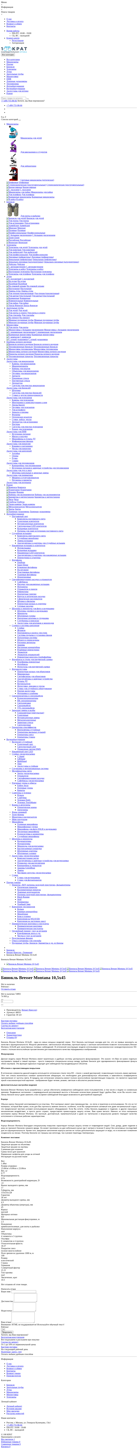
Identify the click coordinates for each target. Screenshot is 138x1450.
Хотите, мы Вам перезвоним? (31, 101)
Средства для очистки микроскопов (28, 385)
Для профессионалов (38, 254)
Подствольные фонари (22, 938)
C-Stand (20, 756)
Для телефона (28, 194)
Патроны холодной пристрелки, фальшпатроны (39, 894)
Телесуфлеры (18, 814)
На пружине (23, 570)
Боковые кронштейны (27, 911)
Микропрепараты (20, 366)
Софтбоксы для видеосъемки (30, 780)
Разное (9, 93)
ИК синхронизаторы (26, 700)
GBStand (21, 759)
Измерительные (31, 301)
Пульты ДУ (22, 681)
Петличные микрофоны (28, 831)
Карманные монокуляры (43, 334)
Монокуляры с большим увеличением (61, 330)
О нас (9, 19)
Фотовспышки (24, 548)
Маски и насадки (20, 436)
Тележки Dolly (24, 800)
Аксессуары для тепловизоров (20, 463)
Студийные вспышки (22, 533)
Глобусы (21, 502)
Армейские (25, 225)
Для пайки (24, 303)
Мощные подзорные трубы (46, 320)
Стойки (20, 628)
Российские (25, 240)
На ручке (22, 281)
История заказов (14, 1408)
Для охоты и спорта (36, 313)
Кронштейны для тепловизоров (26, 465)
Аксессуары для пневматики (19, 475)
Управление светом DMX (29, 749)
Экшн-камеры (28, 504)
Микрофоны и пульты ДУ (24, 439)
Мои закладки (12, 1411)
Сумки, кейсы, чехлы (22, 419)
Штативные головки (26, 853)
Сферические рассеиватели (29, 599)
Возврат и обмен (14, 24)
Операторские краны (27, 807)
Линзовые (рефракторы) (42, 257)
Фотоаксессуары (19, 669)
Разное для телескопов (22, 429)
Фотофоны (17, 560)
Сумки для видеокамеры (28, 877)
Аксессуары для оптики (17, 91)
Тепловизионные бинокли (45, 347)
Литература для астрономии (25, 422)
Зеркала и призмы (20, 412)
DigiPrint (21, 562)
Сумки (15, 875)
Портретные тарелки (26, 594)
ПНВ (8, 79)
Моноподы (22, 613)
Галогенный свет (25, 744)
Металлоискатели (33, 507)
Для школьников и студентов (33, 152)
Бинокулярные (29, 187)
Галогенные (22, 715)
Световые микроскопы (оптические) (37, 180)
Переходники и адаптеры (29, 557)
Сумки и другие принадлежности (27, 395)
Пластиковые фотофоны (28, 572)
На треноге (24, 317)
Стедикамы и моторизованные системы (30, 768)
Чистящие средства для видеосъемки (34, 873)
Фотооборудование (15, 86)
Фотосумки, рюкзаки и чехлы (31, 686)
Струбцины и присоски (28, 620)
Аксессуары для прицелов (18, 444)
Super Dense (22, 565)
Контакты (10, 26)
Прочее (9, 64)
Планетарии (26, 490)
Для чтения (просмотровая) (46, 293)
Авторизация (18, 43)
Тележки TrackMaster (26, 802)
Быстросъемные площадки (29, 848)
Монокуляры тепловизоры (46, 349)
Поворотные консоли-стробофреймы (34, 657)
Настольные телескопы (41, 271)
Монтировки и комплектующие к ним (29, 402)
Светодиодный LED (26, 747)
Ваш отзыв (6, 1322)
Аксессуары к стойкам (27, 766)
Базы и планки (24, 916)
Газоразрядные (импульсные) (30, 713)
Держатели (22, 652)
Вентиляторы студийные (28, 730)
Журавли (21, 630)
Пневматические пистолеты (30, 928)
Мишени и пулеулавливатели (25, 477)
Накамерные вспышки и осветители (28, 545)
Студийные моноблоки (28, 538)
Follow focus (22, 785)
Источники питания (21, 434)
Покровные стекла (20, 378)
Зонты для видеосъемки (28, 773)
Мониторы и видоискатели (24, 817)
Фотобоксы (22, 664)
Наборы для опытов (21, 368)
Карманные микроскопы (43, 197)
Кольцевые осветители (27, 528)
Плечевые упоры (25, 788)
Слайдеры (22, 797)
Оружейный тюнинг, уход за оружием (29, 931)
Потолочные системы (27, 637)
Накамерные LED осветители (31, 553)
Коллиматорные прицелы (29, 890)
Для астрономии (31, 223)
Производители (13, 1376)
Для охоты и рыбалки (30, 216)
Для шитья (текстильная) (43, 296)
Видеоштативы (24, 841)
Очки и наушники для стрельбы (26, 940)
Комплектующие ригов (28, 858)
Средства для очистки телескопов (27, 427)
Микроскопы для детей (31, 138)
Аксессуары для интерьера (18, 482)
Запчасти (16, 376)
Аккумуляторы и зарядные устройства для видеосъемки (43, 860)
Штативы (16, 390)
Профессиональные (36, 233)
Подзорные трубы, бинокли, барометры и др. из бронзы (37, 943)
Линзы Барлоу (18, 405)
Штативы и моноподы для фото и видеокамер (33, 608)
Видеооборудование (15, 88)
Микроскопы (12, 62)
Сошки (15, 460)
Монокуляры (12, 76)
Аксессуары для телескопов (19, 397)
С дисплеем (25, 190)
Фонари (20, 492)
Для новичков (28, 250)
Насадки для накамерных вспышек (33, 584)
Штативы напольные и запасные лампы (30, 473)
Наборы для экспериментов (47, 494)
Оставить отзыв (8, 989)
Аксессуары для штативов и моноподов (35, 623)
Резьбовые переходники (28, 650)
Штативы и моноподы (22, 839)
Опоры (15, 456)
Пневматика (23, 902)
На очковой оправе (35, 286)
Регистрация (17, 40)
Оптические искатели (22, 417)
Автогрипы (22, 810)
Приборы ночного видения (19, 342)
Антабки (16, 453)
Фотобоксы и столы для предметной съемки (32, 659)
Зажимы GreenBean (26, 868)
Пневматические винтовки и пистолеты (30, 923)
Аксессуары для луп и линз (19, 470)
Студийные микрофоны (28, 836)
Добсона (21, 264)
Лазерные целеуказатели (28, 892)
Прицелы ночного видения (46, 354)
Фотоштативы (23, 844)
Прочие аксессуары (26, 691)
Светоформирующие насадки (30, 778)
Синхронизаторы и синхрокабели (27, 696)
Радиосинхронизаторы (27, 698)
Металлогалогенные (26, 720)
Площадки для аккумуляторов (31, 863)
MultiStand (22, 761)
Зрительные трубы (15, 74)
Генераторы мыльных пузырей (31, 732)
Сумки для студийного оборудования (34, 688)
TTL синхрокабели (26, 708)
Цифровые (24, 182)
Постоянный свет (20, 516)
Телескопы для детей (37, 247)
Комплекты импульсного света (31, 536)
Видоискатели (23, 684)
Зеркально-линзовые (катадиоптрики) (61, 262)
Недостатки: (6, 1311)
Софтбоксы (22, 582)
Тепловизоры (12, 84)
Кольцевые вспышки (27, 550)
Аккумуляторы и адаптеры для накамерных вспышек (41, 555)
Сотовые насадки (25, 606)
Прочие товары (13, 882)
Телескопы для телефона (43, 274)
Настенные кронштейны (28, 647)
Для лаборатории (28, 166)
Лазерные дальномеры (16, 81)
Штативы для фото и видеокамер (32, 611)
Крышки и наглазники (22, 446)
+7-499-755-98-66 (14, 105)
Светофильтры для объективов (31, 676)
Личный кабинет (14, 1406)
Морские (21, 228)
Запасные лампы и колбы (23, 710)
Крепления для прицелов (23, 907)
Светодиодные (24, 725)
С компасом (25, 337)
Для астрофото (18, 410)
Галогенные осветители (28, 521)
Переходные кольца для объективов (33, 671)
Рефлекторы (22, 591)
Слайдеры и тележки (21, 793)
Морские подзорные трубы (46, 322)
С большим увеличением (43, 235)
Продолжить (7, 1332)
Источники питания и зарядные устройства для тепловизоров (40, 468)
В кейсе (19, 199)
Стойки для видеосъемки (23, 754)
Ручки (15, 458)
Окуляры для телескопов (23, 407)
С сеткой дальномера (38, 339)
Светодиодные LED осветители (32, 526)
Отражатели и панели (27, 589)
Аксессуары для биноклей (18, 388)
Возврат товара (13, 1373)
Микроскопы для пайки (42, 192)
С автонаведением (34, 267)
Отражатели (22, 776)
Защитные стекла (25, 722)
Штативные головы (26, 616)
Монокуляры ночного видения (51, 351)
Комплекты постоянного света (31, 519)
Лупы (9, 71)
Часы (16, 499)
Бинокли (10, 67)
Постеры (16, 424)
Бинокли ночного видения (46, 344)
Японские (22, 242)
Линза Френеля (30, 305)
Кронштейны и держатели (29, 865)
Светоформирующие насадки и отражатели (32, 579)
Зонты (18, 509)
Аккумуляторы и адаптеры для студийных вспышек (41, 543)
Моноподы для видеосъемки (30, 846)
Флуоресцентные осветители (30, 524)
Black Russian (23, 897)
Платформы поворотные (28, 662)
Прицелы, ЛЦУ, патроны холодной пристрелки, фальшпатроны (41, 885)
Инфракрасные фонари (22, 441)
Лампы (20, 870)
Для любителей (30, 252)
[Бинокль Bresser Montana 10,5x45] (22, 964)
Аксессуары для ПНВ (16, 431)
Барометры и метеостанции (47, 497)
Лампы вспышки (25, 540)
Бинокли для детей (35, 218)
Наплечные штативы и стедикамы (33, 618)
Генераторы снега (25, 734)
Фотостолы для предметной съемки (33, 667)
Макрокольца (23, 674)
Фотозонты (22, 587)
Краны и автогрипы (21, 805)
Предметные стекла (21, 381)
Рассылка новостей (15, 1413)
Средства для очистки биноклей (27, 393)
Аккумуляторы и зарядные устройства (35, 679)
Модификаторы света (22, 771)
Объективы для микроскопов (25, 371)
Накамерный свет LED (22, 751)
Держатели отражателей (28, 654)
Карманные (25, 298)
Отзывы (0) (11, 1037)
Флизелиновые (24, 577)
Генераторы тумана (26, 737)
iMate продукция (19, 819)
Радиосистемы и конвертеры (30, 834)
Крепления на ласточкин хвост (31, 921)
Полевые (21, 230)
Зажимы (21, 645)
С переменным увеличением (49, 332)
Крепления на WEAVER (28, 919)
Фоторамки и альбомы (27, 693)
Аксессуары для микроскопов (20, 361)
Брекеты (21, 790)
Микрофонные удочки (27, 827)
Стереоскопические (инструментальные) (65, 185)
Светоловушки (24, 703)
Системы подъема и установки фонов (34, 635)
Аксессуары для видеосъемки (25, 856)
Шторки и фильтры (26, 601)
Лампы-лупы (27, 291)
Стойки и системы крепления (25, 625)
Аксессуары (12, 359)
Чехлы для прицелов (21, 448)
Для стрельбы (28, 315)
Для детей (22, 310)
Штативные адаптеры (27, 851)
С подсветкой (28, 279)
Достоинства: (7, 1301)
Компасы (22, 487)
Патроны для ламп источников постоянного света (40, 531)
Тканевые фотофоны (26, 574)
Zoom (16, 237)
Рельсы (20, 795)
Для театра (24, 221)
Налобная (22, 284)
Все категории (13, 59)
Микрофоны (17, 822)
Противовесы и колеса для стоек (32, 633)
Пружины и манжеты (22, 480)
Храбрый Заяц (23, 904)
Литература (17, 383)
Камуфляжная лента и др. (29, 933)
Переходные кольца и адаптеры (31, 604)
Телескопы (11, 69)
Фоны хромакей (19, 812)
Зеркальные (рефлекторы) (45, 259)
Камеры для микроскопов (23, 364)
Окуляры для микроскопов (24, 373)
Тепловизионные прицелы (46, 356)
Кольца (20, 909)
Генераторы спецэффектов (24, 727)
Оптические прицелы (27, 887)
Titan (19, 764)
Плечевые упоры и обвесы (24, 783)
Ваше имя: (6, 1291)
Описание (11, 1032)
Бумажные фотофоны (27, 567)
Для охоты (23, 327)
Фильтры (16, 414)
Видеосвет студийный (22, 742)
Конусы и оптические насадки (31, 596)
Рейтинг (5, 1327)
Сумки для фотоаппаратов (29, 880)
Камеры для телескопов (23, 400)
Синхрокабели (24, 705)
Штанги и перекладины (28, 640)
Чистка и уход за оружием (29, 936)
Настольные (26, 288)
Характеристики (14, 1035)
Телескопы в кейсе (34, 269)
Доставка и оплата (14, 21)
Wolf (19, 899)
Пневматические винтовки (29, 926)
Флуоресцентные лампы (28, 717)
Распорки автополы (26, 642)
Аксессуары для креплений (19, 451)
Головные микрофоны (27, 824)
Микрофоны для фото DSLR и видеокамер (37, 829)
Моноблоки (22, 914)
